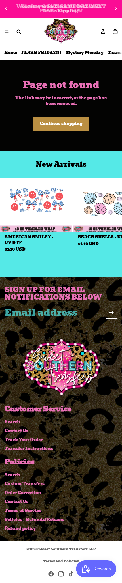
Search (12, 422)
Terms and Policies (61, 561)
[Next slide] (116, 9)
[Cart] (115, 31)
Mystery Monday (85, 53)
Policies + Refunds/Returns (34, 520)
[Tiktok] (71, 574)
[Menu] (6, 31)
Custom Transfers (25, 484)
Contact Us (16, 431)
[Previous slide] (6, 9)
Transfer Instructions (29, 449)
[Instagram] (61, 574)
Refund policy (20, 528)
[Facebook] (51, 574)
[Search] (18, 31)
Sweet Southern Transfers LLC (67, 549)
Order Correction (23, 493)
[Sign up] (111, 313)
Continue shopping (61, 124)
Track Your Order (24, 440)
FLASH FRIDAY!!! (41, 53)
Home (10, 53)
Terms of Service (23, 510)
